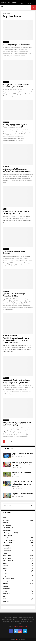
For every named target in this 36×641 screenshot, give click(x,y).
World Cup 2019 (10, 540)
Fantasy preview (9, 533)
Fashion (5, 563)
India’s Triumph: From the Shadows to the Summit (22, 454)
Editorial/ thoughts (8, 560)
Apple (4, 517)
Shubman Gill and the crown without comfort (22, 494)
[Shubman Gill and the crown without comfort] (7, 495)
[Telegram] (25, 631)
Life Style (5, 586)
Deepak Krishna (7, 545)
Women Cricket (8, 543)
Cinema (5, 525)
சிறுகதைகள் (7, 550)
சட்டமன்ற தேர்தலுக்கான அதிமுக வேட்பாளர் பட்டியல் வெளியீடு (15, 125)
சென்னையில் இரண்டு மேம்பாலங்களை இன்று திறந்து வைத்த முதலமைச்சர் (16, 381)
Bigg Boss (6, 520)
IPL (7, 538)
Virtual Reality (6, 601)
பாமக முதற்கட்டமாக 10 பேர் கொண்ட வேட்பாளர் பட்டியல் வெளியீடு (16, 85)
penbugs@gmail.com (21, 626)
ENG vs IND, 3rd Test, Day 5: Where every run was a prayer (21, 473)
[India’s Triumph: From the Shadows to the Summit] (7, 455)
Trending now (8, 449)
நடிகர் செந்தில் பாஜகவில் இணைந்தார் (16, 44)
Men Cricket (7, 535)
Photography (6, 588)
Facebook (3, 2)
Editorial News (6, 82)
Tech (4, 596)
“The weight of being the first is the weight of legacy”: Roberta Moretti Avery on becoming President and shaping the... (22, 483)
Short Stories (6, 593)
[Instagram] (20, 631)
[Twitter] (16, 631)
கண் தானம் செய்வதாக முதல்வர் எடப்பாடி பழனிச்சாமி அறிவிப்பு (17, 423)
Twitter (8, 2)
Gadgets (5, 573)
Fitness (5, 568)
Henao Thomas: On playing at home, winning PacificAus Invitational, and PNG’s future (22, 463)
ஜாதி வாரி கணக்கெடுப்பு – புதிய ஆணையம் (14, 252)
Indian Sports (6, 581)
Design (5, 553)
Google (5, 576)
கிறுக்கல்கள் (7, 548)
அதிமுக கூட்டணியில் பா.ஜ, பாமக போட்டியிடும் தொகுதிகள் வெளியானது (16, 170)
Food (4, 571)
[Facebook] (11, 631)
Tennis (4, 598)
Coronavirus (6, 527)
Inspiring (5, 583)
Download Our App (29, 2)
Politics (5, 591)
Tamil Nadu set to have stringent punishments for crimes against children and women (16, 340)
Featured (5, 565)
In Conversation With (8, 578)
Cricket (4, 208)
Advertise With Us (21, 2)
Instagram (14, 2)
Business (5, 522)
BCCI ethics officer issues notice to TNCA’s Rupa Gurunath (16, 212)
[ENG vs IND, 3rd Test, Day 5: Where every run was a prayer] (7, 474)
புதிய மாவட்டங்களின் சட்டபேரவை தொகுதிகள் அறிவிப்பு (15, 294)
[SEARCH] (31, 505)
